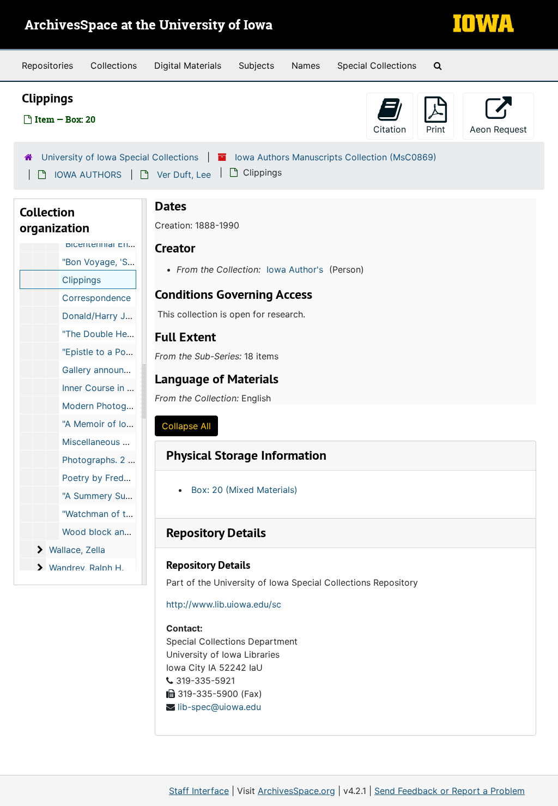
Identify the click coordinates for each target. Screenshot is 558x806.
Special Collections (376, 65)
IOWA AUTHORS (88, 174)
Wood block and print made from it (135, 531)
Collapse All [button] (186, 425)
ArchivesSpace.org (296, 790)
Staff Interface (199, 790)
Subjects (256, 65)
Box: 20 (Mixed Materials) (244, 489)
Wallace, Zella (77, 549)
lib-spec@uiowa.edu (219, 706)
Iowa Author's (294, 269)
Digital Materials (187, 65)
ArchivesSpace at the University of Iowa (148, 25)
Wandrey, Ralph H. (86, 567)
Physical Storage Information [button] (246, 455)
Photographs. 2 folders (109, 459)
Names (306, 65)
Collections (113, 65)
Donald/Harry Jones (103, 315)
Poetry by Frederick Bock (114, 477)
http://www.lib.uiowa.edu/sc (223, 604)
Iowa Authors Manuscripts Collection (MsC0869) (335, 157)
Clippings (81, 279)
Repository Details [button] (216, 532)
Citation (389, 129)
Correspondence (96, 297)
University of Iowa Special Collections (119, 157)
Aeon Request (502, 129)
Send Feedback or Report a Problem (449, 790)
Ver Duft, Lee (184, 174)
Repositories (47, 65)
